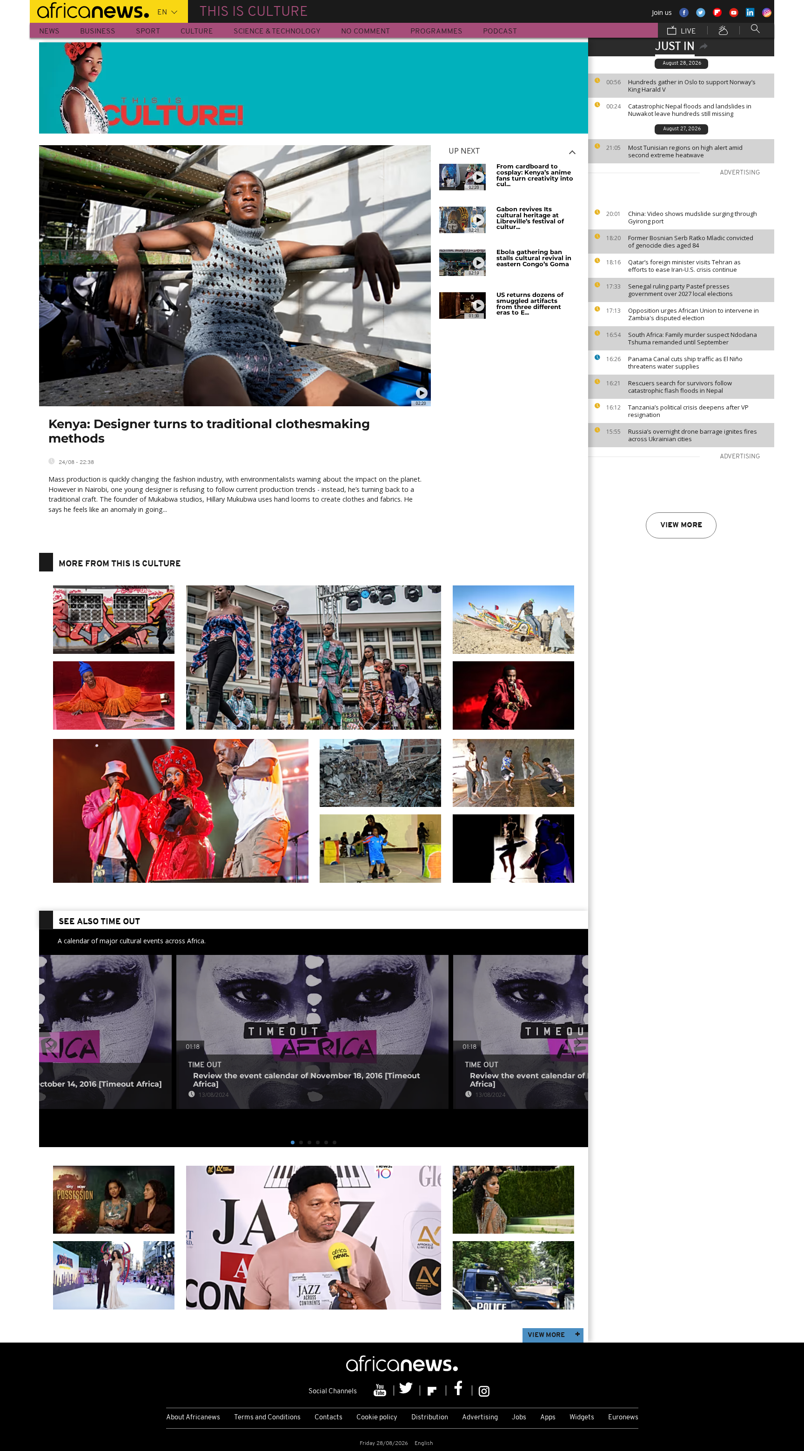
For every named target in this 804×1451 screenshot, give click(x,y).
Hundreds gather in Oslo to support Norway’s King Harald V (692, 85)
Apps (548, 1417)
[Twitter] (407, 1390)
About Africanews (193, 1417)
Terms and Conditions (267, 1417)
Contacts (328, 1417)
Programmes (436, 31)
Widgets (582, 1417)
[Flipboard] (433, 1390)
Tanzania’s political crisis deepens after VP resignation (688, 410)
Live (687, 31)
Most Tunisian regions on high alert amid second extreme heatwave (685, 151)
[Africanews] (89, 9)
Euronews (623, 1417)
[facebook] (459, 1390)
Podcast (500, 31)
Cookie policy (376, 1417)
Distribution (429, 1417)
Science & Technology (277, 31)
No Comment (365, 31)
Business (97, 31)
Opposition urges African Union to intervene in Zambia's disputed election (693, 314)
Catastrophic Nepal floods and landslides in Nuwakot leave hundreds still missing (689, 109)
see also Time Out (99, 922)
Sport (148, 31)
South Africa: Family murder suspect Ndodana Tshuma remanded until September (692, 338)
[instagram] (484, 1390)
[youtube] (381, 1390)
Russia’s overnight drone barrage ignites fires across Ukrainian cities (692, 435)
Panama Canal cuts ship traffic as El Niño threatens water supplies (685, 362)
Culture (197, 31)
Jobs (519, 1417)
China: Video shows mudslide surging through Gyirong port (692, 217)
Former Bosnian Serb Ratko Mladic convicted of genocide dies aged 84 (690, 241)
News (49, 31)
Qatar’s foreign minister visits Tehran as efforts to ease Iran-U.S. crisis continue (684, 265)
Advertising (480, 1417)
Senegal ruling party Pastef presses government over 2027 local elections (680, 289)
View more (681, 525)
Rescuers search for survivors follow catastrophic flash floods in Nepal (680, 386)
